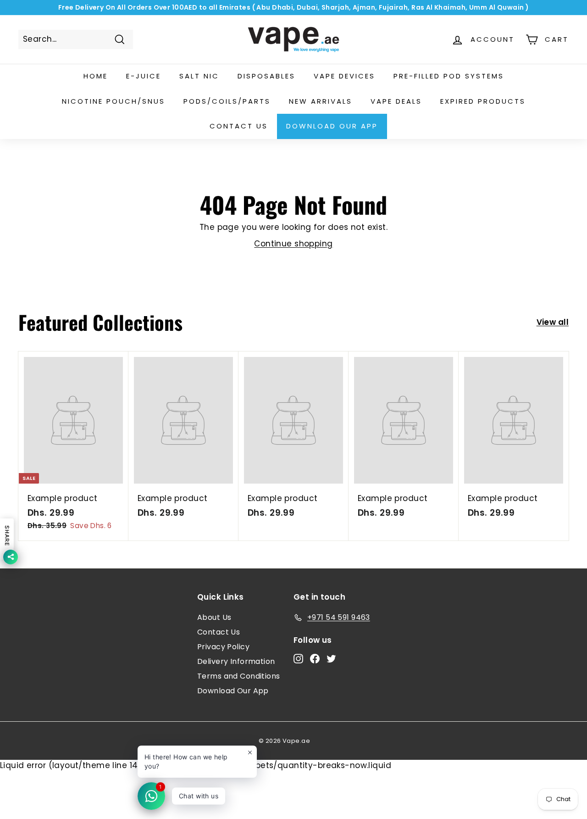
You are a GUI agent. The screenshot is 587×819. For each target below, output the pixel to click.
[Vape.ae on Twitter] (331, 658)
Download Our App (332, 126)
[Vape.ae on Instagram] (298, 658)
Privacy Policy (223, 646)
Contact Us (218, 632)
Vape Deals (396, 101)
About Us (214, 617)
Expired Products (483, 101)
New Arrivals (320, 101)
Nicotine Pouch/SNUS (113, 101)
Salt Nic (199, 76)
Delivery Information (236, 661)
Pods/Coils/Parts (227, 101)
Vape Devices (344, 76)
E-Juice (143, 76)
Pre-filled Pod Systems (448, 76)
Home (95, 76)
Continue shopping (293, 243)
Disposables (266, 76)
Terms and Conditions (238, 676)
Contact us (239, 126)
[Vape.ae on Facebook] (315, 658)
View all (553, 322)
